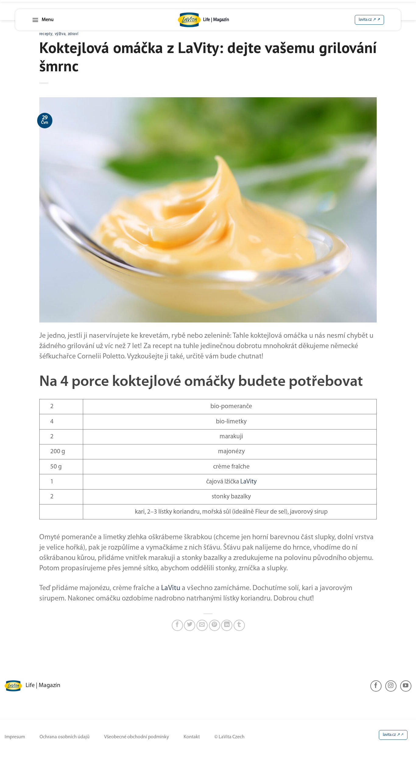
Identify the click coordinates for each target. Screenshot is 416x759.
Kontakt (192, 737)
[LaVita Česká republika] (203, 19)
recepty (45, 34)
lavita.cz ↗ (391, 735)
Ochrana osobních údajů (65, 737)
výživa (60, 34)
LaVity (248, 482)
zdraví (73, 34)
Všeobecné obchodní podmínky (136, 737)
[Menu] (43, 20)
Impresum (15, 737)
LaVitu (170, 588)
